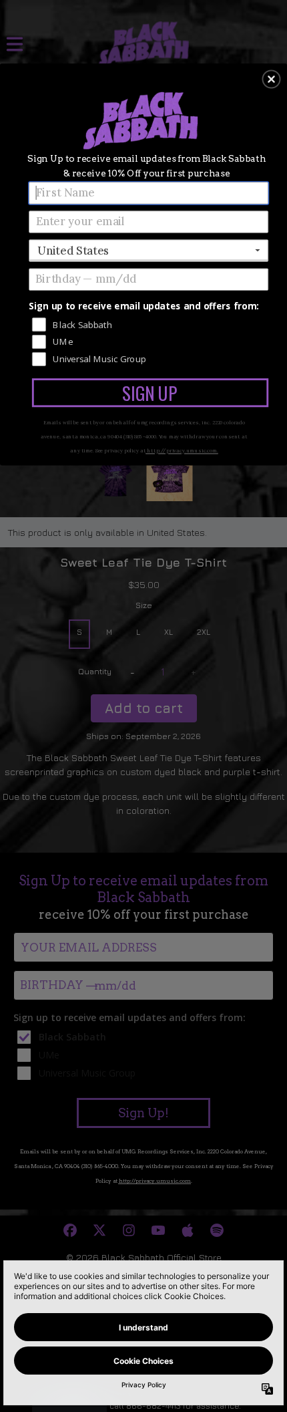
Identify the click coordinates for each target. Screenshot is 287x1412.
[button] (272, 79)
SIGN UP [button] (149, 393)
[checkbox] (150, 324)
